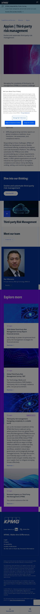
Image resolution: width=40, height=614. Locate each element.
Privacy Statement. (25, 113)
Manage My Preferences (19, 118)
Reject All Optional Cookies (13, 122)
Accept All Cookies (29, 122)
